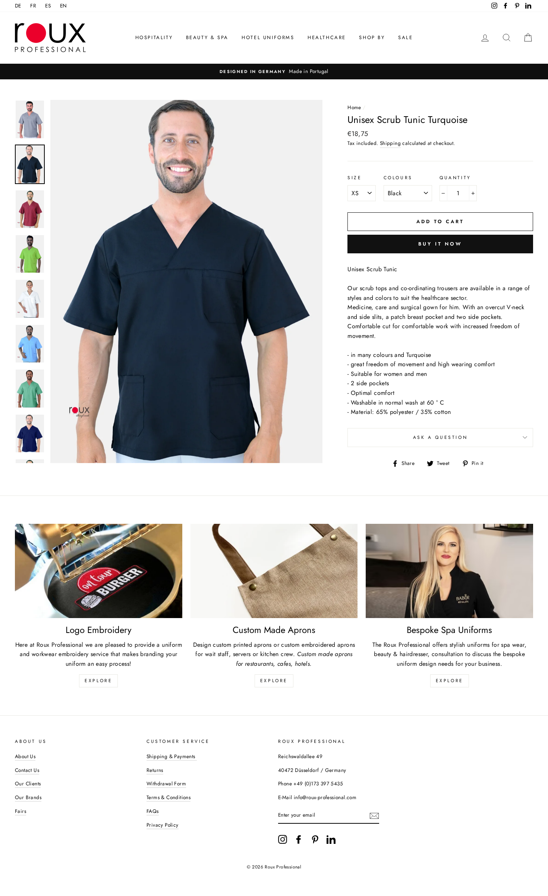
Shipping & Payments (172, 756)
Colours (398, 177)
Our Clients (28, 783)
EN (63, 5)
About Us (25, 756)
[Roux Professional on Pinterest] (315, 839)
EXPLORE (274, 680)
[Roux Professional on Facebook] (298, 839)
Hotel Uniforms (268, 37)
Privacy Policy (163, 825)
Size (354, 177)
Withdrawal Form (166, 783)
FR (33, 5)
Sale (405, 37)
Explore (449, 680)
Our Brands (28, 797)
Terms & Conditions (168, 797)
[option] (274, 71)
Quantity (455, 177)
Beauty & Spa (207, 37)
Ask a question (440, 437)
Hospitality (154, 37)
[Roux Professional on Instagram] (282, 839)
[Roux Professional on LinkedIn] (331, 839)
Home (354, 107)
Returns (155, 770)
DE (18, 5)
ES (48, 5)
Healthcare (327, 37)
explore (98, 680)
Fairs (20, 811)
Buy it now (440, 243)
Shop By (372, 37)
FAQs (153, 811)
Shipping (390, 143)
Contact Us (27, 770)
